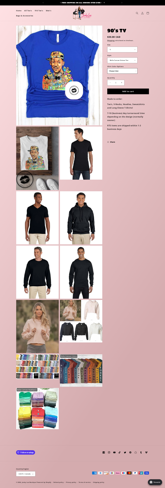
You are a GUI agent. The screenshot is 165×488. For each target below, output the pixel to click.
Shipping (111, 40)
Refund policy (59, 482)
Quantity (111, 78)
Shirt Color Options (115, 66)
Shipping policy (98, 482)
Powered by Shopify (44, 482)
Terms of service (85, 482)
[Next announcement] (122, 2)
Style (109, 55)
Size (109, 45)
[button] (137, 13)
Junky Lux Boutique (29, 482)
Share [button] (112, 142)
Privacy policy (71, 482)
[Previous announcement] (43, 2)
